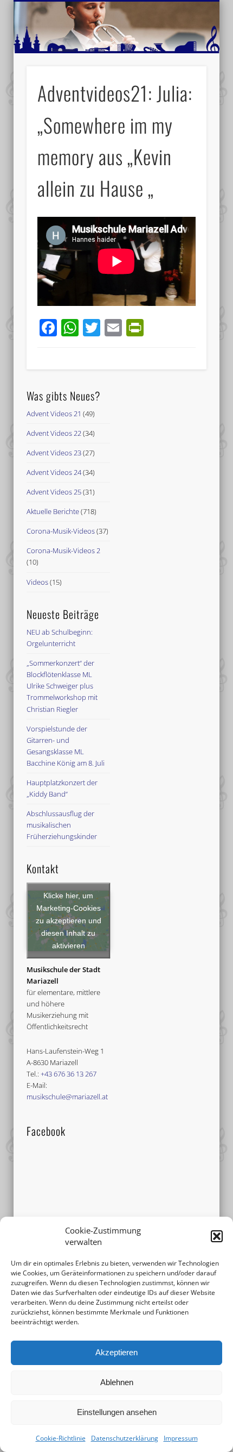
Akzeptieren (116, 1352)
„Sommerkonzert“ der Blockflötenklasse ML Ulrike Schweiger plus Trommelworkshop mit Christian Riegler (62, 686)
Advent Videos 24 (54, 472)
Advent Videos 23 (54, 453)
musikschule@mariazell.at (67, 1096)
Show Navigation (180, 97)
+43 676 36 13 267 (68, 1074)
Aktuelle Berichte (53, 511)
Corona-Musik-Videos (61, 531)
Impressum (181, 1438)
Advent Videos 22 (54, 433)
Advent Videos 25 (54, 492)
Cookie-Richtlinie (61, 1438)
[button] (216, 1236)
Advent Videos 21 (54, 413)
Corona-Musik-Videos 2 (63, 550)
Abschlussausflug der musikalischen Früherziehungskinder (62, 825)
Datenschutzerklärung (124, 1438)
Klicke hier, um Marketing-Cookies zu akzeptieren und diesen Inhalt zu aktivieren (68, 920)
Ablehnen (116, 1382)
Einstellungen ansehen (117, 1412)
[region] (116, 27)
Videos (37, 582)
